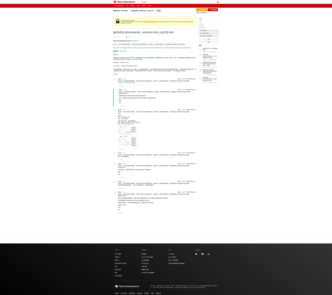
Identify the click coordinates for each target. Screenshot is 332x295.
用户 (218, 2)
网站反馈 (158, 293)
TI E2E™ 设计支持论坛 (147, 257)
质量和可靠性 (145, 269)
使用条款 (146, 293)
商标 (152, 293)
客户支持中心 (145, 263)
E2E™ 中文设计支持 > (119, 5)
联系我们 (144, 254)
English (149, 5)
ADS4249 (204, 30)
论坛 (127, 5)
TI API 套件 (171, 254)
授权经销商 (181, 263)
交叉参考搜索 (145, 260)
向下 (123, 86)
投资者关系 (118, 269)
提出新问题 (213, 9)
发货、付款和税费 (173, 260)
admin (118, 37)
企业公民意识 (118, 275)
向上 (118, 86)
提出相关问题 (202, 9)
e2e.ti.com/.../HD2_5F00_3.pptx (126, 82)
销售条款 (139, 293)
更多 (159, 10)
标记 (209, 39)
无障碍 (116, 293)
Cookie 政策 (124, 293)
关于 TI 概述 (118, 254)
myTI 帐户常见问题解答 (148, 272)
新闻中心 (117, 260)
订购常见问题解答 (173, 263)
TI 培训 (138, 5)
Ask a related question (149, 21)
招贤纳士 (117, 257)
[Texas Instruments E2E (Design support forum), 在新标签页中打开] (202, 254)
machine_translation (207, 36)
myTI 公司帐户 (172, 257)
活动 (116, 266)
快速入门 (144, 5)
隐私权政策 (132, 293)
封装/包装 (144, 266)
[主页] (125, 2)
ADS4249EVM (205, 33)
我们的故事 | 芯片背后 (120, 263)
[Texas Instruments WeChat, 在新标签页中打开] (196, 254)
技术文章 (132, 5)
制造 (116, 272)
